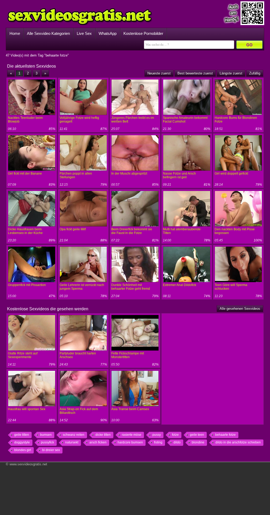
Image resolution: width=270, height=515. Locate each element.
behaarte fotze (225, 435)
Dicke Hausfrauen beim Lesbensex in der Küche (25, 231)
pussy (156, 435)
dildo (177, 442)
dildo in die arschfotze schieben (238, 442)
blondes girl (22, 450)
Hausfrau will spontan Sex (26, 409)
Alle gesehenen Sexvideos (240, 309)
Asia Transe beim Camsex (130, 409)
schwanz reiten (73, 435)
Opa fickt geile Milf (73, 229)
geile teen (197, 435)
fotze (175, 435)
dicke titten (103, 435)
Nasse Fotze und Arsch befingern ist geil (179, 175)
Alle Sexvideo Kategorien (48, 33)
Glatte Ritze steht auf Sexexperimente (22, 355)
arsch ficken (98, 442)
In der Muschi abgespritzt (129, 173)
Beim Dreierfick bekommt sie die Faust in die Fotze (131, 231)
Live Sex (84, 33)
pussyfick (47, 442)
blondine (198, 442)
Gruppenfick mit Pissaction (27, 285)
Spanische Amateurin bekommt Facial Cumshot (185, 119)
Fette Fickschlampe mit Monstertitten (127, 355)
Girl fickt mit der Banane (25, 173)
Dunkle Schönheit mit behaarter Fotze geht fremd (130, 287)
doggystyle (22, 442)
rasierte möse (131, 435)
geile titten (21, 435)
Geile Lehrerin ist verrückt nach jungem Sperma (82, 287)
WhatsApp (108, 33)
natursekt (71, 442)
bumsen (46, 435)
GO (249, 45)
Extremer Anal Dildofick (179, 285)
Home (14, 33)
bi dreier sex (51, 450)
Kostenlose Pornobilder (143, 33)
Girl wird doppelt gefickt (231, 173)
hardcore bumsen (130, 442)
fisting (158, 442)
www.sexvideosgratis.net (28, 464)
